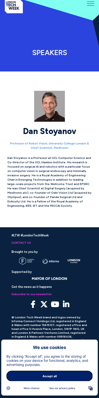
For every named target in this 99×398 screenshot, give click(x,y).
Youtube (55, 304)
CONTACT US (21, 242)
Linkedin (66, 304)
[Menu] (90, 3)
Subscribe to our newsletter (32, 294)
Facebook (33, 304)
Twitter (44, 304)
